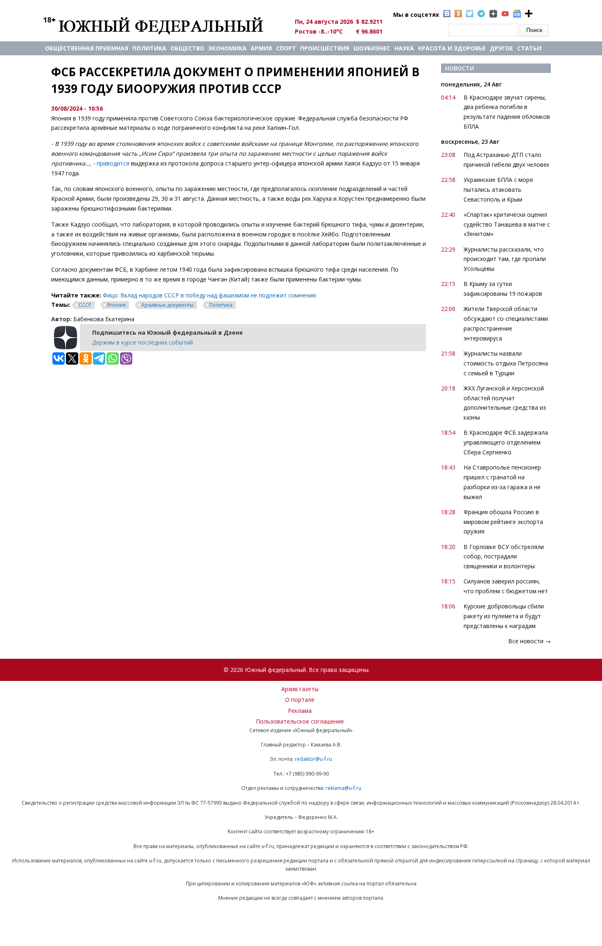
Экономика (227, 48)
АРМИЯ (261, 48)
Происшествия (324, 48)
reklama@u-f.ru (343, 788)
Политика (149, 48)
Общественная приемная (86, 48)
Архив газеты (300, 689)
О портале (300, 699)
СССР (85, 305)
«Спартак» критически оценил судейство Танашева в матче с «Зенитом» (507, 224)
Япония (116, 305)
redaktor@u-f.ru (313, 758)
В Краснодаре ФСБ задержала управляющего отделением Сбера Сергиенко (506, 442)
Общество (187, 48)
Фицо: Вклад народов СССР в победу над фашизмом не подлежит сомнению (210, 295)
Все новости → (529, 641)
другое (501, 48)
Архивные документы (167, 305)
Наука (404, 48)
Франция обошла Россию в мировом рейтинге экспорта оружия (503, 521)
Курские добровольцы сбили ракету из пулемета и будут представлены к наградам (504, 616)
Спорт (286, 48)
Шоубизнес (371, 48)
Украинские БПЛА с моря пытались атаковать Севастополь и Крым (498, 189)
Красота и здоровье (452, 48)
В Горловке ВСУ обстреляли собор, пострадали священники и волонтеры (504, 556)
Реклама (300, 711)
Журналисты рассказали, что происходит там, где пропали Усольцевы (505, 259)
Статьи (529, 48)
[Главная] (163, 25)
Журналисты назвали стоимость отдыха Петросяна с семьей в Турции (506, 363)
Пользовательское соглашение (300, 721)
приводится (113, 163)
